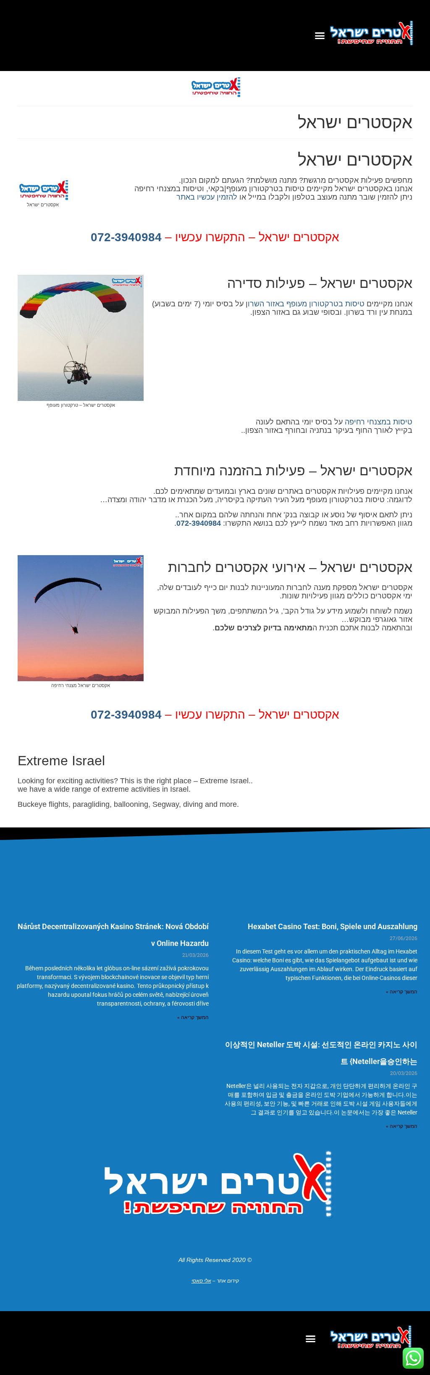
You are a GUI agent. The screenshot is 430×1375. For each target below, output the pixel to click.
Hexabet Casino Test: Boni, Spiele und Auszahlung (332, 926)
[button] (320, 36)
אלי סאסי (201, 1281)
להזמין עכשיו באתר (206, 197)
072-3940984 (126, 237)
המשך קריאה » (401, 992)
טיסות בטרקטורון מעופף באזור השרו (306, 304)
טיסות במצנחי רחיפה (378, 422)
